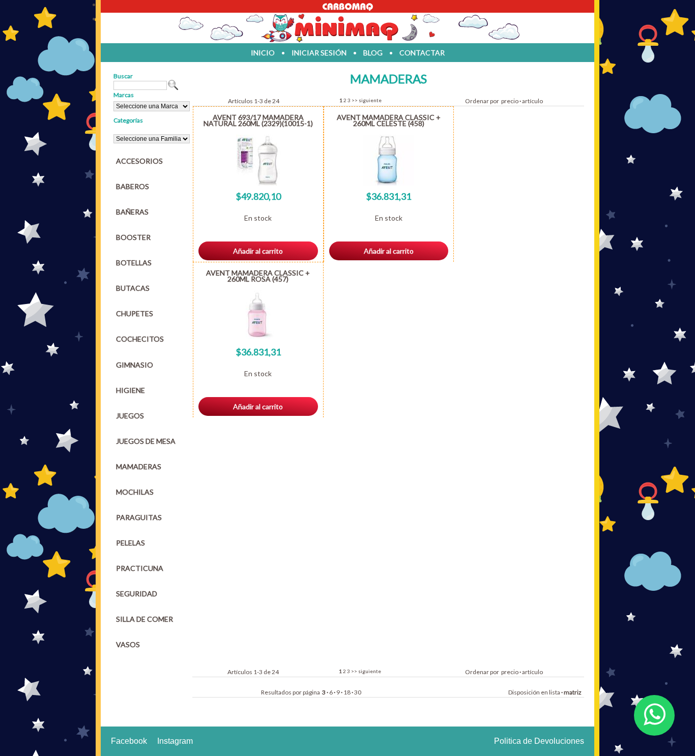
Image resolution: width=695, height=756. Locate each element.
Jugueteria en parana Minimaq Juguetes (347, 28)
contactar (422, 52)
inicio (263, 52)
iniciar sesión (319, 52)
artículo (532, 101)
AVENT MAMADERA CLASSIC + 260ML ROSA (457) (258, 275)
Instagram (175, 741)
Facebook (129, 741)
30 (357, 692)
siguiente (370, 100)
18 (347, 692)
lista (554, 692)
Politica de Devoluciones (539, 741)
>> (355, 100)
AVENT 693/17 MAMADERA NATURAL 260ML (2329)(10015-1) (258, 120)
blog (373, 52)
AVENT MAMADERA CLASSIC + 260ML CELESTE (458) (389, 120)
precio (509, 101)
